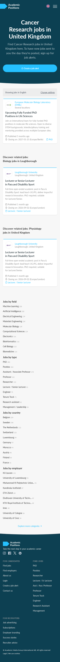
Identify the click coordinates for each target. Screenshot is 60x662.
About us (7, 575)
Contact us (8, 590)
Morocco (8, 447)
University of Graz (12, 517)
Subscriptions (9, 627)
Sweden (8, 422)
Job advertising (9, 622)
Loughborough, (22, 175)
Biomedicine (10, 351)
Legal (5, 653)
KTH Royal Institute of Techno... (18, 502)
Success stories (9, 637)
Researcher (9, 381)
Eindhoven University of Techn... (18, 497)
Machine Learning (12, 306)
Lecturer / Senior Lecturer (19, 210)
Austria (7, 452)
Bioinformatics (11, 341)
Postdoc (8, 366)
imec (6, 507)
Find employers (10, 570)
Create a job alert (31, 68)
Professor (9, 376)
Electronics (9, 336)
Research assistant (12, 401)
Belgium (8, 417)
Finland (7, 457)
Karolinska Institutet (13, 487)
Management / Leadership (16, 406)
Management (39, 610)
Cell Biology (9, 346)
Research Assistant (41, 605)
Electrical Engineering (14, 316)
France (7, 462)
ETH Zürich (9, 492)
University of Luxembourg (15, 477)
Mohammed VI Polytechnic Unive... (19, 482)
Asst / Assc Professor (42, 585)
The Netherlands (12, 427)
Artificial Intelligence (13, 311)
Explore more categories (29, 526)
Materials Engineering (14, 321)
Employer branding (11, 632)
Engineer (8, 391)
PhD (50, 139)
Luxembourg (9, 437)
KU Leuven (9, 472)
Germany (8, 442)
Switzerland (9, 432)
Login (5, 580)
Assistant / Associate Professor (18, 371)
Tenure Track (9, 396)
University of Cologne (13, 513)
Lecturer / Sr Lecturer (42, 580)
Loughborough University (26, 172)
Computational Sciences (15, 331)
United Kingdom (36, 175)
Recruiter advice (10, 642)
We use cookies (14, 653)
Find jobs (7, 565)
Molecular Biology (12, 326)
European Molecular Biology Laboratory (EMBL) (32, 103)
